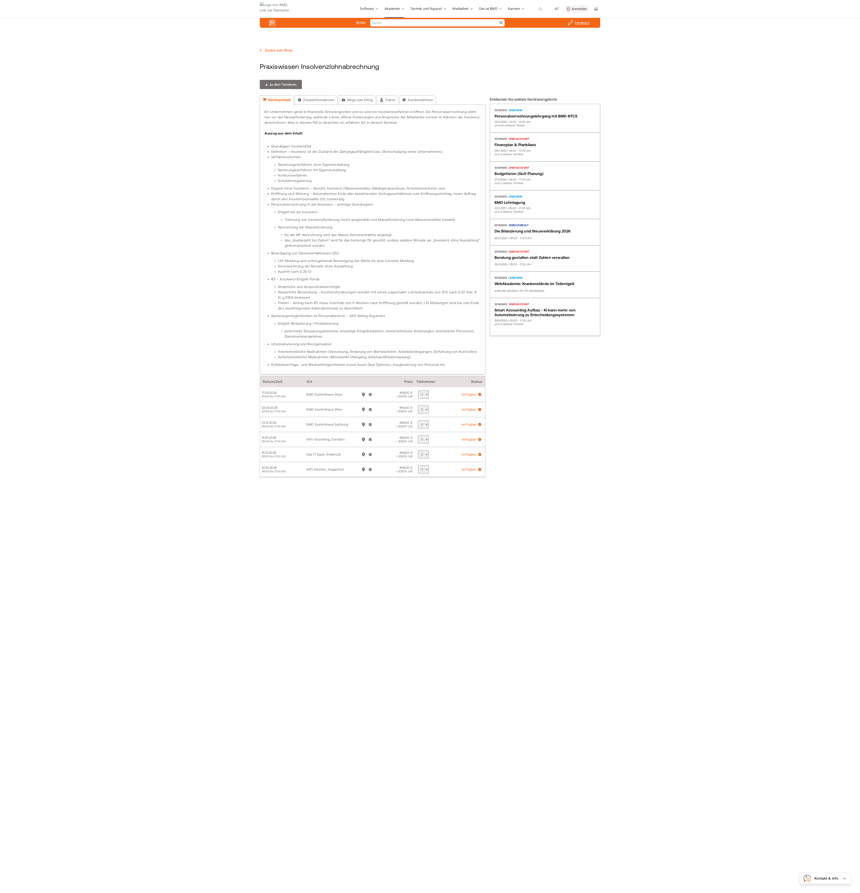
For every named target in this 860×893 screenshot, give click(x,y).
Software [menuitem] (367, 9)
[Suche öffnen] (540, 9)
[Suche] (501, 23)
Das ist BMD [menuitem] (488, 9)
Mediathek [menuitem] (460, 9)
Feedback (582, 23)
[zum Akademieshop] (272, 22)
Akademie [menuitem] (392, 9)
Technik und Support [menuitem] (426, 9)
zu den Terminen (283, 84)
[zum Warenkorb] (596, 9)
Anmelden (579, 9)
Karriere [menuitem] (514, 9)
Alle (362, 23)
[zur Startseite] (275, 9)
